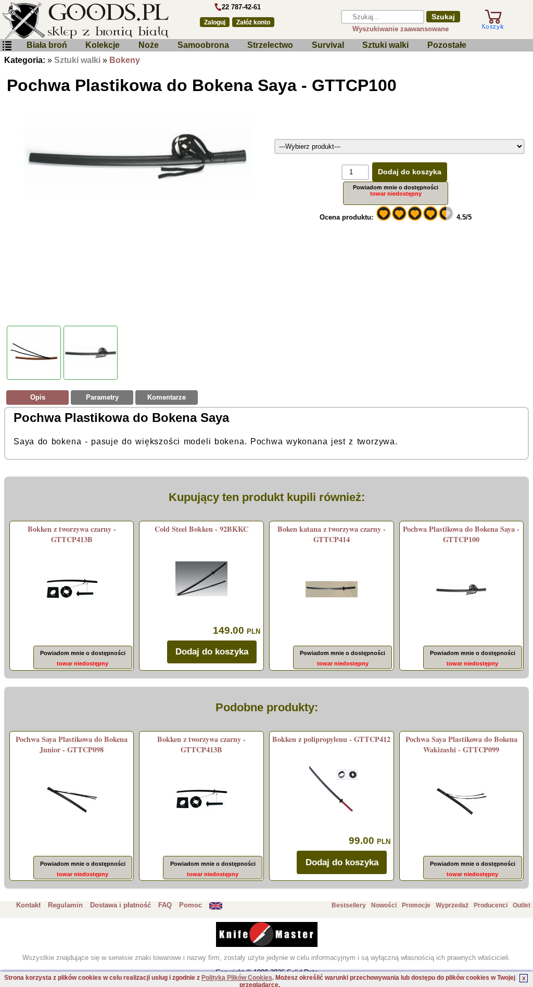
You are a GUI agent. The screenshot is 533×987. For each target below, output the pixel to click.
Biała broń (47, 45)
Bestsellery (349, 905)
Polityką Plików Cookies (236, 977)
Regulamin (65, 905)
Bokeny (124, 60)
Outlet (521, 905)
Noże (148, 45)
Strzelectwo (270, 45)
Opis (37, 397)
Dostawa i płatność (120, 905)
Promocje (416, 905)
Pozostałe (446, 45)
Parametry (102, 397)
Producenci (490, 905)
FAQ (165, 905)
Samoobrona (203, 45)
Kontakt (28, 905)
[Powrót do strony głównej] (93, 21)
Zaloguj (214, 22)
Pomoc (190, 905)
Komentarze (166, 397)
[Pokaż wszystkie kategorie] (7, 46)
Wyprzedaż (452, 905)
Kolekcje (102, 45)
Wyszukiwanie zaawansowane (400, 29)
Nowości (384, 905)
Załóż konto (253, 22)
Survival (328, 45)
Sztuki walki (385, 45)
